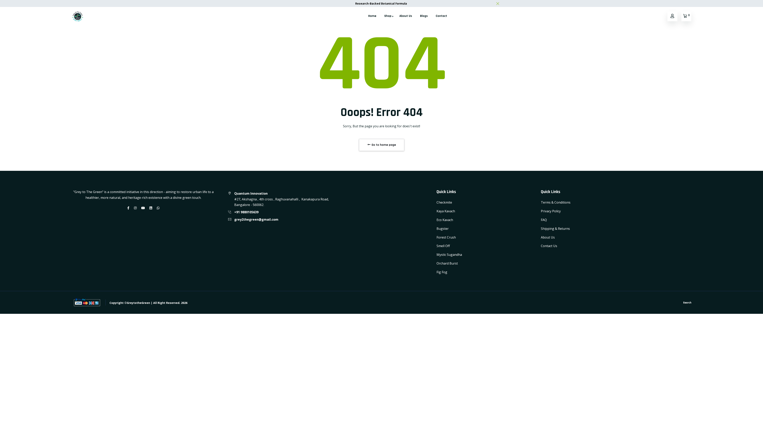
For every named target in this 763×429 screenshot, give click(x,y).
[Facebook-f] (128, 208)
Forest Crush (446, 237)
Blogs (424, 16)
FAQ (544, 220)
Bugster (443, 228)
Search (687, 302)
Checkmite (444, 202)
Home (372, 16)
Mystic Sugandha (449, 254)
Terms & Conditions (555, 202)
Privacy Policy (551, 211)
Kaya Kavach (446, 211)
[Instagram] (135, 208)
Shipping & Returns (555, 228)
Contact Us (549, 246)
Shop (387, 16)
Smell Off (443, 246)
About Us (405, 16)
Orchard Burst (447, 263)
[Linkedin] (151, 208)
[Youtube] (143, 208)
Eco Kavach (445, 220)
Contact (441, 16)
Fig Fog (442, 272)
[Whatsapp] (158, 208)
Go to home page (383, 145)
